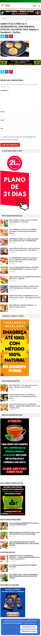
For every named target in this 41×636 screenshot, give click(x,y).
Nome (2, 111)
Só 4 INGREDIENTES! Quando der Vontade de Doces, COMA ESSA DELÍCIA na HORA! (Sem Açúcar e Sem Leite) (23, 259)
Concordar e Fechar (28, 627)
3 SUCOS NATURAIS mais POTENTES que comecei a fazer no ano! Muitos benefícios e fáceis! (23, 396)
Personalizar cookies (28, 631)
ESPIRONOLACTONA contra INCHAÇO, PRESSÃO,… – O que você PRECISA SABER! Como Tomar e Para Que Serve (24, 557)
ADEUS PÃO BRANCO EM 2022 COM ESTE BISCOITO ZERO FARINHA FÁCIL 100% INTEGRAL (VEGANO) (24, 543)
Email (2, 120)
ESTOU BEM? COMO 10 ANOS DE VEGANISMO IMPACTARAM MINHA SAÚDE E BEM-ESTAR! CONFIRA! (23, 576)
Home (4, 18)
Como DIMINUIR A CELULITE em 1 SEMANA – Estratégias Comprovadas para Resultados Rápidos (23, 231)
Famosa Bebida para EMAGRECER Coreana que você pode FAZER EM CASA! (24, 523)
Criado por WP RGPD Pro (30, 623)
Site (1, 128)
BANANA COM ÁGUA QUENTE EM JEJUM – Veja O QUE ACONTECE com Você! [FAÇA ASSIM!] (24, 533)
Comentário (4, 90)
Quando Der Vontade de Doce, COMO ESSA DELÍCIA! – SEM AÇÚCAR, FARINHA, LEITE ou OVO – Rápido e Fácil (24, 406)
